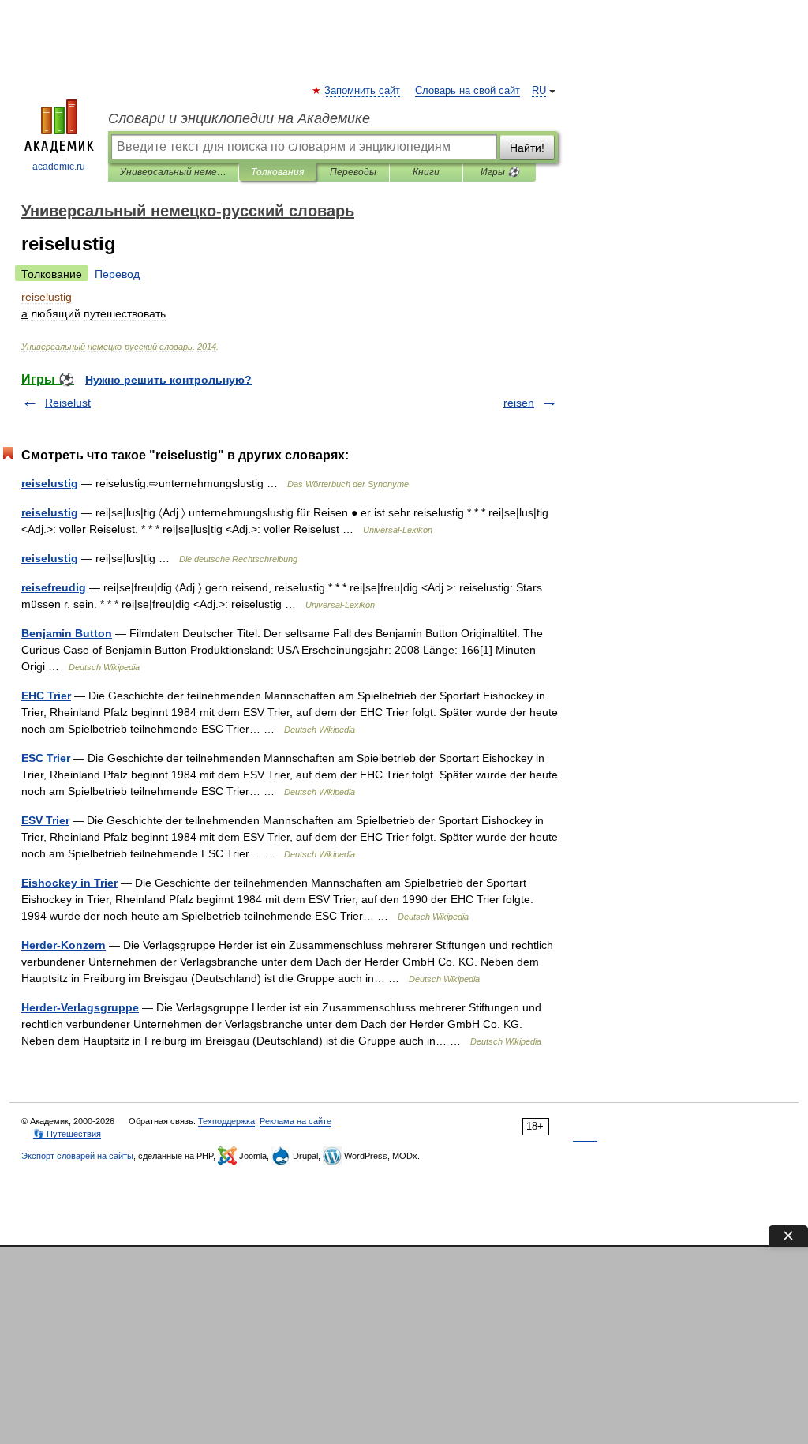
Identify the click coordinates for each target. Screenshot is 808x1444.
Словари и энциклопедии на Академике (239, 118)
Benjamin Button (66, 633)
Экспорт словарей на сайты (77, 1156)
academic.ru (58, 166)
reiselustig (49, 483)
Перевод (117, 274)
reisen (518, 402)
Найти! (527, 147)
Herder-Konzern (63, 945)
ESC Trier (45, 758)
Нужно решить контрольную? (168, 379)
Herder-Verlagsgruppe (80, 1007)
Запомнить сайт (363, 90)
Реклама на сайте (295, 1121)
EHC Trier (46, 695)
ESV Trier (45, 820)
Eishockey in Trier (69, 882)
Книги (426, 172)
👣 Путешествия (67, 1133)
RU (539, 90)
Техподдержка (226, 1121)
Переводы (353, 172)
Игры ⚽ (500, 172)
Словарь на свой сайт (467, 90)
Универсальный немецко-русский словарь (173, 172)
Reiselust (68, 402)
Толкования (277, 172)
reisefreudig (53, 587)
